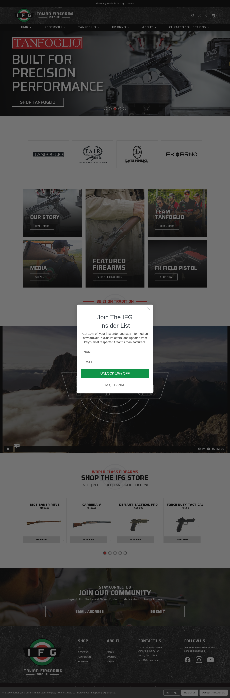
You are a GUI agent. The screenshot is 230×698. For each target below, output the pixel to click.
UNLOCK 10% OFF (115, 373)
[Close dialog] (149, 309)
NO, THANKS (115, 385)
